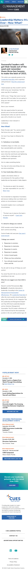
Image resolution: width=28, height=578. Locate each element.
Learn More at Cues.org (11, 517)
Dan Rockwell (14, 49)
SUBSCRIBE (12, 485)
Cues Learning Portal (13, 531)
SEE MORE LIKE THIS (12, 411)
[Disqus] (14, 348)
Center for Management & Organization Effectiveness (12, 292)
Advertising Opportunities (13, 540)
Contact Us (13, 536)
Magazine (21, 1)
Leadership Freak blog (8, 79)
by (3, 384)
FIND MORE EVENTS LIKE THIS (12, 459)
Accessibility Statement (13, 565)
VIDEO (13, 392)
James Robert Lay (9, 384)
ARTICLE (12, 379)
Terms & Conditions (13, 558)
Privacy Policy (13, 562)
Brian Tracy (6, 191)
